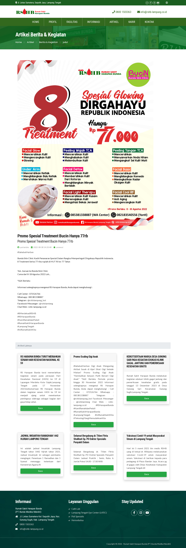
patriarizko (24, 247)
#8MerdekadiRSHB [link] (26, 313)
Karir (131, 22)
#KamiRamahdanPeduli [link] (28, 320)
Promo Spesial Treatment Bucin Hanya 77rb (52, 235)
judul (65, 42)
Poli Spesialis (77, 516)
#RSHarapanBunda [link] (26, 316)
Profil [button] (53, 22)
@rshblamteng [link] (46, 303)
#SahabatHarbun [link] (25, 252)
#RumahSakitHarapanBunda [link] (30, 323)
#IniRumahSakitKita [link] (26, 329)
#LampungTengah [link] (25, 326)
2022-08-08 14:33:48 (42, 247)
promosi (59, 247)
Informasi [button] (93, 22)
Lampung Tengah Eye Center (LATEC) (89, 512)
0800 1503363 (27, 524)
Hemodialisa (77, 520)
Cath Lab (75, 508)
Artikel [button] (114, 22)
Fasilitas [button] (71, 22)
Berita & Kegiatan (48, 42)
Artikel (30, 42)
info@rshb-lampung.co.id (31, 529)
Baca (40, 408)
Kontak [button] (149, 22)
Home (35, 22)
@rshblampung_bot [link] (37, 300)
